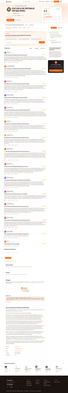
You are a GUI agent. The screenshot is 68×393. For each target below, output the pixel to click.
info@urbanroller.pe (18, 350)
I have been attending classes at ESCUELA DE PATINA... (17, 110)
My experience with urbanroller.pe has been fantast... (17, 124)
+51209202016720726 (18, 348)
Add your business (47, 385)
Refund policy (38, 390)
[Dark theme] (60, 1)
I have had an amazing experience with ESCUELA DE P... (17, 220)
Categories (47, 1)
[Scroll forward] (63, 363)
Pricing (45, 383)
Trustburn (10, 380)
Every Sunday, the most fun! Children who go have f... (17, 234)
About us (37, 381)
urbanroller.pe (17, 346)
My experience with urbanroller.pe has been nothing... (17, 83)
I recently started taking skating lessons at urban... (16, 166)
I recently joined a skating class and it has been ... (16, 55)
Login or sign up (57, 381)
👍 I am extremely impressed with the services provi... (17, 151)
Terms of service (32, 390)
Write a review (41, 1)
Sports (12, 5)
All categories (28, 381)
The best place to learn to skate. (12, 244)
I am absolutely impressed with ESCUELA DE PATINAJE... (17, 180)
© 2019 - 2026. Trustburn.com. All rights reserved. (15, 390)
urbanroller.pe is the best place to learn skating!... (16, 97)
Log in (52, 1)
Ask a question (8, 257)
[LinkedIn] (12, 387)
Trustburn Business (47, 381)
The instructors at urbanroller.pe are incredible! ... (16, 194)
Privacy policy (26, 390)
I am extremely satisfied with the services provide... (16, 206)
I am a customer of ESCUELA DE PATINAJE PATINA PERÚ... (18, 68)
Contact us (37, 383)
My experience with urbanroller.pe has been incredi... (17, 137)
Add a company (29, 385)
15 (27, 291)
